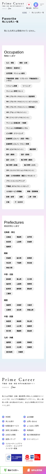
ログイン (35, 8)
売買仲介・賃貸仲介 (13, 68)
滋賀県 (8, 305)
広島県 (8, 326)
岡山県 (29, 321)
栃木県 (19, 258)
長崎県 (29, 342)
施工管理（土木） (30, 165)
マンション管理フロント (14, 91)
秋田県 (8, 242)
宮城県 (29, 242)
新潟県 (8, 279)
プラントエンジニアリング (15, 181)
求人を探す (10, 421)
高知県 (29, 331)
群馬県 (29, 258)
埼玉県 (8, 263)
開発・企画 (23, 63)
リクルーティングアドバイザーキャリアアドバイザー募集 (14, 446)
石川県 (29, 279)
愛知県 (29, 289)
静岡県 (19, 289)
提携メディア (11, 439)
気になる (28, 8)
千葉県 (19, 263)
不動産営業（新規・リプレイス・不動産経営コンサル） (22, 79)
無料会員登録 (36, 470)
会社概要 (30, 417)
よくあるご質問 (33, 426)
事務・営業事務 (32, 191)
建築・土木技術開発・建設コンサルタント (20, 176)
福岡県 (8, 342)
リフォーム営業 (11, 86)
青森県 (19, 237)
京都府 (19, 305)
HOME (24, 12)
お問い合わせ (32, 421)
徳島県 (29, 326)
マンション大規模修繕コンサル (17, 128)
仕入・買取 (10, 63)
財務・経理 (10, 197)
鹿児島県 (9, 352)
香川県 (8, 331)
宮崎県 (29, 347)
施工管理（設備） (12, 165)
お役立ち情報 (11, 435)
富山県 (19, 279)
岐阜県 (8, 289)
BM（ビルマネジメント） (15, 149)
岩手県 (29, 237)
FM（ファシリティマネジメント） (18, 117)
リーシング (26, 86)
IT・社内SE (19, 202)
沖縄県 (20, 352)
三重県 (8, 294)
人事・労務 (32, 197)
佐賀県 (19, 342)
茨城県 (8, 258)
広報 (7, 202)
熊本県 (8, 347)
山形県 (19, 242)
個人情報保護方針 (33, 435)
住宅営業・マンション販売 (15, 73)
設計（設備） (25, 154)
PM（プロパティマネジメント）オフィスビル (22, 102)
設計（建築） (10, 154)
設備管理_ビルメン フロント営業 (17, 144)
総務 (21, 197)
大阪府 (29, 305)
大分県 (19, 347)
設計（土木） (10, 160)
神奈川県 (9, 268)
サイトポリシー (33, 439)
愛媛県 (19, 331)
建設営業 (33, 149)
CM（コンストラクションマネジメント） (20, 170)
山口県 (19, 326)
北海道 (8, 237)
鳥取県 (8, 321)
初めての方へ (13, 470)
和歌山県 (30, 310)
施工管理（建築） (27, 160)
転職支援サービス (12, 426)
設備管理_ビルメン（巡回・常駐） (18, 139)
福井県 (8, 284)
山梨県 (19, 284)
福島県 (8, 247)
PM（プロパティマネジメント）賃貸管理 (20, 96)
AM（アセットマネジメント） (16, 112)
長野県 (29, 284)
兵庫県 (8, 310)
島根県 (19, 321)
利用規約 (30, 430)
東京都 (29, 263)
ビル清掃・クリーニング (14, 133)
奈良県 (19, 310)
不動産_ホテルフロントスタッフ (17, 186)
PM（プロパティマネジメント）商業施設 (20, 107)
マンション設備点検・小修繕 (16, 123)
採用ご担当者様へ (12, 430)
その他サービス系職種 (14, 191)
